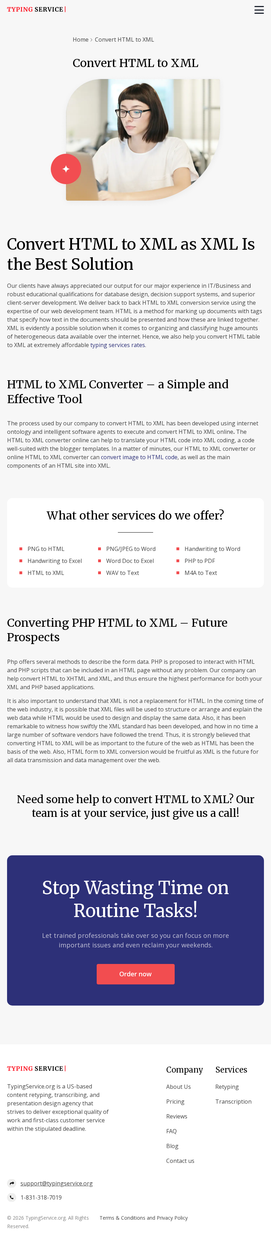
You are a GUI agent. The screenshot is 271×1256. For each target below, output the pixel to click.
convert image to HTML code (139, 457)
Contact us (180, 1161)
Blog (172, 1146)
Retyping (227, 1087)
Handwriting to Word (212, 549)
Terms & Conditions (122, 1217)
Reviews (176, 1116)
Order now (135, 974)
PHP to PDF (200, 561)
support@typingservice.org (56, 1183)
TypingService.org (45, 1217)
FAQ (171, 1131)
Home (81, 39)
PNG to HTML (46, 549)
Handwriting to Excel (55, 561)
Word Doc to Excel (130, 561)
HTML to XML (46, 573)
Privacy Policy (172, 1217)
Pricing (175, 1101)
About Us (178, 1087)
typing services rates (117, 345)
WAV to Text (122, 573)
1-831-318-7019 (41, 1197)
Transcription (233, 1101)
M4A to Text (201, 573)
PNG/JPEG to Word (131, 549)
